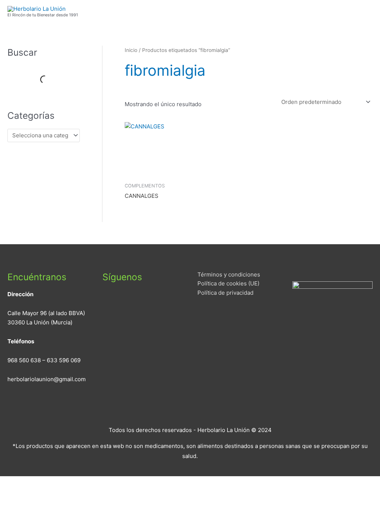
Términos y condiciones (228, 274)
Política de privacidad (225, 292)
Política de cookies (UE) (228, 283)
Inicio (131, 50)
